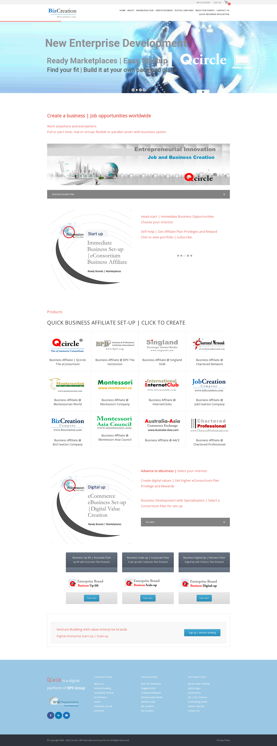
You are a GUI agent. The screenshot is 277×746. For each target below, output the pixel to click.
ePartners (99, 710)
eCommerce (100, 697)
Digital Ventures (184, 10)
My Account (203, 2)
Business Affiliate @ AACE (162, 423)
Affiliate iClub (153, 388)
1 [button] (178, 256)
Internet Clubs (148, 701)
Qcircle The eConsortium (162, 352)
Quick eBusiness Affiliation (214, 14)
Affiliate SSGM (170, 348)
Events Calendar (196, 706)
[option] (164, 250)
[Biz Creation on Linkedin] (58, 715)
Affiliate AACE (153, 428)
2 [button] (181, 256)
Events (97, 701)
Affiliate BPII (106, 350)
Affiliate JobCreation (216, 388)
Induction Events (205, 10)
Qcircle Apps (194, 688)
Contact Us (223, 10)
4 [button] (188, 256)
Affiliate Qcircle (67, 350)
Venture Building (102, 688)
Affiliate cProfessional (204, 429)
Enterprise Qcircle (103, 706)
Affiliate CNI (196, 348)
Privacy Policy (223, 740)
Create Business (164, 10)
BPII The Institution (151, 683)
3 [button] (184, 256)
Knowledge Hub (145, 10)
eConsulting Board (197, 701)
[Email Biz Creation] (66, 715)
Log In (217, 2)
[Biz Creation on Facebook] (50, 715)
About (130, 10)
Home (123, 10)
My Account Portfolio (199, 683)
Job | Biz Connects (197, 697)
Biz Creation (147, 710)
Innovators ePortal (103, 692)
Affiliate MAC (106, 390)
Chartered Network (151, 692)
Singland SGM (148, 688)
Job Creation (147, 706)
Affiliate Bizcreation (60, 429)
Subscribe (92, 598)
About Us (99, 683)
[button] (138, 194)
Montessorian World (151, 697)
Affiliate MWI (59, 390)
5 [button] (191, 256)
